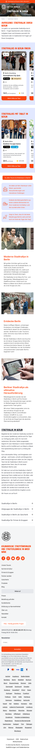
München (21, 710)
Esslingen (9, 693)
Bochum (28, 680)
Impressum (10, 739)
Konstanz (24, 704)
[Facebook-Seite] (3, 560)
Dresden (26, 686)
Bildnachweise (17, 742)
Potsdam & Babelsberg (22, 717)
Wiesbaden (19, 727)
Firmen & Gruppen (7, 572)
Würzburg (17, 731)
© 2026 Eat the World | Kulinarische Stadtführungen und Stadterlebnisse (17, 746)
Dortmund (18, 686)
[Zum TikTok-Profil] (18, 560)
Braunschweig (14, 683)
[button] (23, 54)
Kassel (5, 704)
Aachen (7, 676)
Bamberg (7, 680)
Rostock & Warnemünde (22, 721)
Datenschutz (24, 739)
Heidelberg (17, 700)
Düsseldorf (15, 690)
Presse (3, 596)
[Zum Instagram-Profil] (8, 560)
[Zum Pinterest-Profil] (23, 560)
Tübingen (29, 724)
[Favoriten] (28, 7)
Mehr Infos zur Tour (14, 98)
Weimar (10, 727)
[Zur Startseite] (6, 541)
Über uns (4, 610)
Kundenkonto (5, 603)
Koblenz (16, 704)
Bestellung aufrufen (7, 599)
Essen (29, 690)
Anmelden (17, 649)
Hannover (9, 700)
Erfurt (23, 690)
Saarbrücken (7, 724)
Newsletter (4, 614)
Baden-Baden (25, 676)
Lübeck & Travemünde (17, 707)
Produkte (4, 583)
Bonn (5, 683)
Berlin (14, 680)
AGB (17, 739)
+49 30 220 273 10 (19, 630)
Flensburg (17, 693)
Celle (29, 683)
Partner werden (6, 576)
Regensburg (9, 721)
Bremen (23, 683)
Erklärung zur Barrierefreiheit (10, 606)
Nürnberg (8, 714)
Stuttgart (16, 724)
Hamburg (27, 697)
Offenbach (17, 714)
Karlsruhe (26, 700)
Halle (20, 697)
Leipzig (5, 707)
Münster (29, 710)
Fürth (14, 697)
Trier (22, 724)
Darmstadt (9, 686)
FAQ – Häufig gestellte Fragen (14, 624)
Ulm (4, 727)
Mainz (5, 710)
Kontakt (3, 617)
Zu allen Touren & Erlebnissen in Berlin (17, 178)
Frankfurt (26, 693)
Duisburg (7, 690)
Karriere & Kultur (6, 569)
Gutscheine (5, 580)
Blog (2, 587)
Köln (30, 704)
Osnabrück (9, 717)
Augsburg (15, 676)
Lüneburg (29, 707)
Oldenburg (26, 714)
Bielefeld (21, 680)
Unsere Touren (6, 565)
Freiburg (7, 697)
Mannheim (12, 710)
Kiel (10, 704)
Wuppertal (28, 727)
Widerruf (17, 591)
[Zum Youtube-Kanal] (13, 560)
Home (3, 19)
